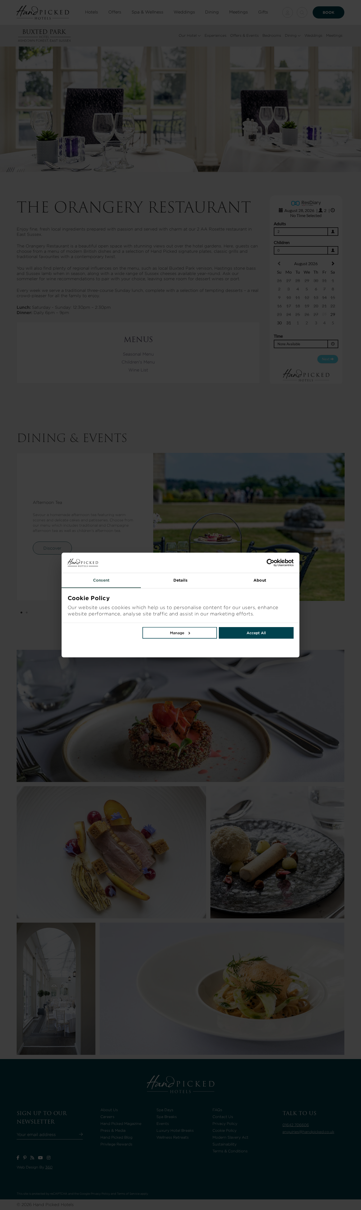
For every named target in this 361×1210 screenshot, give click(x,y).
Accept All (256, 633)
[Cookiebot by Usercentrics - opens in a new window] (237, 563)
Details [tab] (180, 580)
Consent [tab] (101, 580)
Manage (177, 633)
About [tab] (259, 580)
